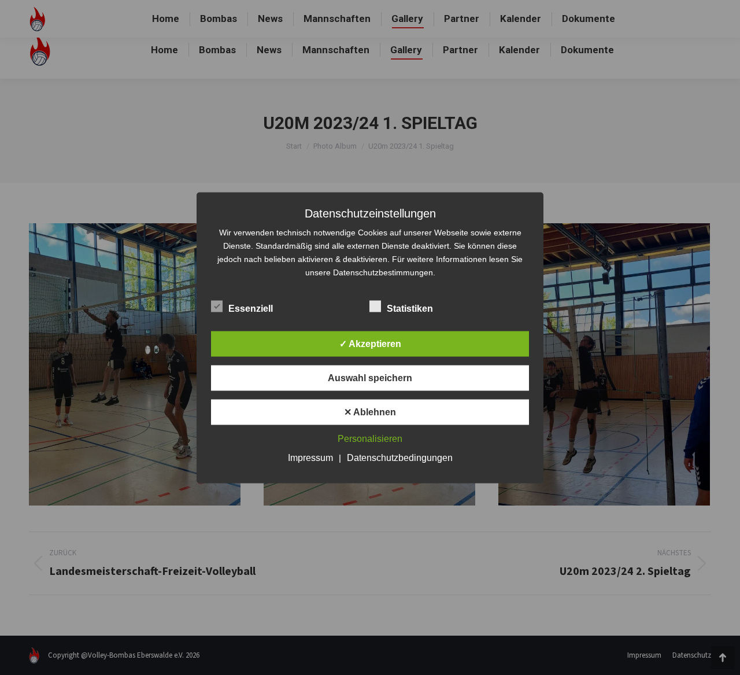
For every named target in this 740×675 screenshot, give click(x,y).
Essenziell (250, 308)
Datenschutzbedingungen (400, 457)
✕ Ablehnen (370, 411)
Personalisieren (370, 438)
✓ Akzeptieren (370, 343)
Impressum (310, 457)
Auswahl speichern (370, 377)
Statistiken (410, 308)
